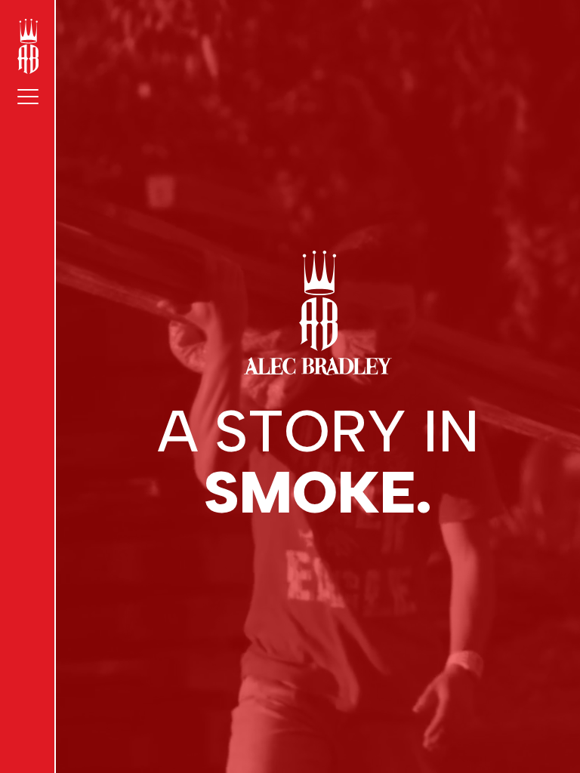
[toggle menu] (28, 96)
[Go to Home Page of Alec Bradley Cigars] (28, 46)
